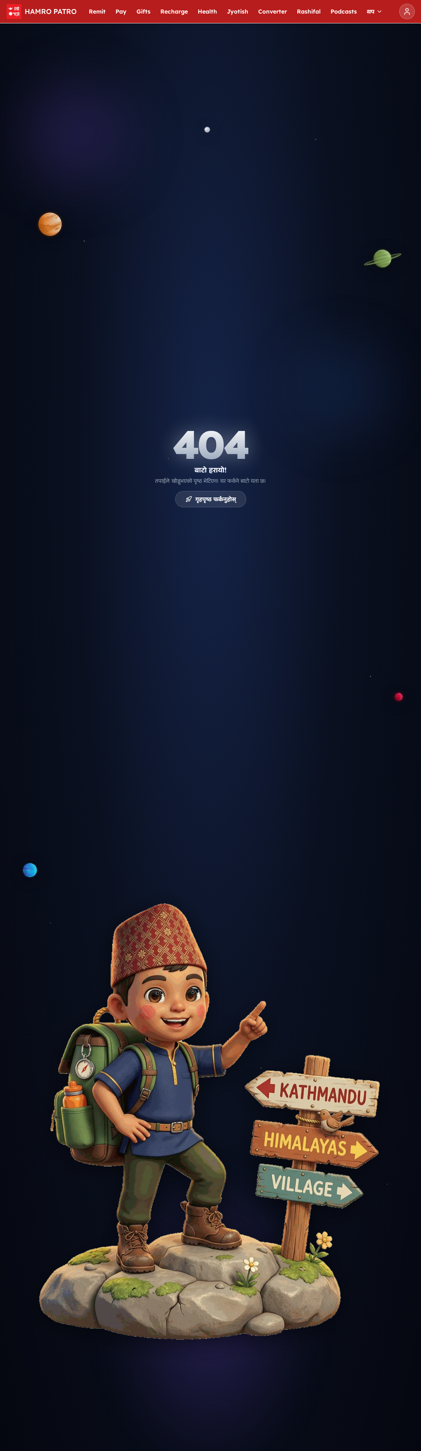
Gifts (143, 11)
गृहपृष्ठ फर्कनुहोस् (215, 499)
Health (207, 11)
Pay (121, 11)
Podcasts (344, 11)
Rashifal (309, 11)
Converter (272, 11)
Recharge (174, 11)
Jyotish (237, 11)
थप (371, 11)
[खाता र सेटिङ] (407, 11)
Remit (97, 11)
